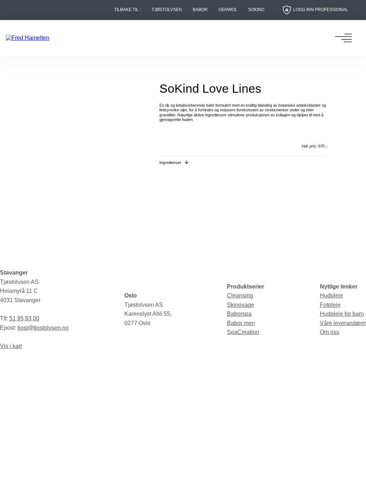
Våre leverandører (343, 323)
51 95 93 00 (24, 318)
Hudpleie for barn (342, 314)
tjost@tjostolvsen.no (43, 328)
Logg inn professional (320, 9)
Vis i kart (11, 346)
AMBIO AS (237, 366)
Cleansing (240, 295)
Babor (200, 10)
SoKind (256, 10)
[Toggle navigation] (345, 38)
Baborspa (239, 314)
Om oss (329, 332)
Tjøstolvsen (167, 10)
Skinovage (240, 305)
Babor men (241, 323)
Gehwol (227, 10)
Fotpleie (330, 305)
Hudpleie (331, 295)
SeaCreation (243, 332)
